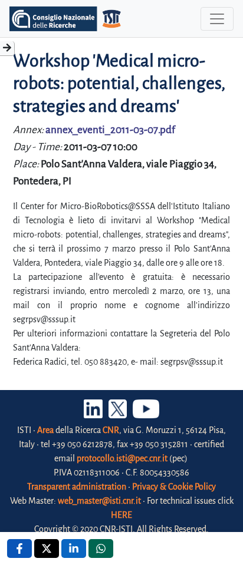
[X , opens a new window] (46, 548)
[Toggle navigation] (217, 19)
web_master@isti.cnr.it (99, 500)
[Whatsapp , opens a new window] (100, 548)
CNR (111, 430)
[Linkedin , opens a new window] (73, 548)
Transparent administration (76, 486)
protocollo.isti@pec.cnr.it (122, 458)
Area (45, 430)
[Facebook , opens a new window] (19, 548)
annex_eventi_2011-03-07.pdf (110, 130)
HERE (121, 515)
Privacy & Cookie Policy (174, 486)
